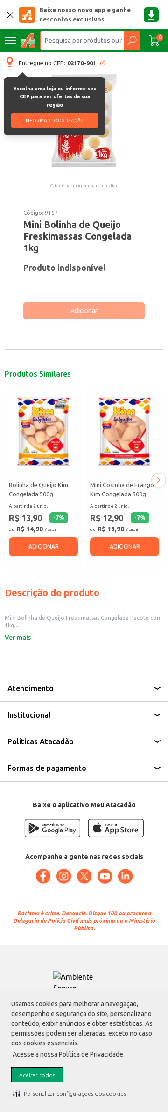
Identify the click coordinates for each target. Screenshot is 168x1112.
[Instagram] (63, 876)
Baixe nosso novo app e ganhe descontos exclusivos (85, 14)
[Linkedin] (125, 876)
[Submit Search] (132, 40)
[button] (69, 1093)
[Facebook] (42, 876)
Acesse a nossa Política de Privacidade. (69, 1054)
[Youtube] (104, 876)
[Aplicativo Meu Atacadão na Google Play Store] (52, 828)
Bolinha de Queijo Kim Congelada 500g (38, 489)
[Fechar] (10, 15)
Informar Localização (54, 120)
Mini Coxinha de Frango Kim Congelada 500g (122, 489)
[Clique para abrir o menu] (10, 40)
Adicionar (84, 311)
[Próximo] (158, 480)
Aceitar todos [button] (37, 1075)
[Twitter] (84, 876)
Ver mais (18, 637)
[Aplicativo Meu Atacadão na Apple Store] (116, 828)
